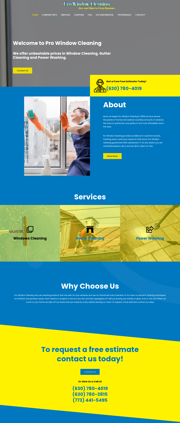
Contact (140, 14)
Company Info (49, 14)
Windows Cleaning (30, 238)
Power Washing (150, 238)
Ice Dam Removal (105, 14)
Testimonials (124, 14)
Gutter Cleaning (90, 238)
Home (35, 14)
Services (65, 14)
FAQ (90, 14)
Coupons (79, 14)
